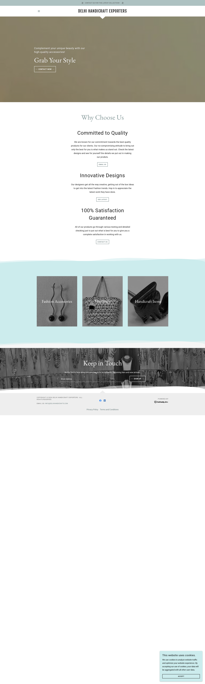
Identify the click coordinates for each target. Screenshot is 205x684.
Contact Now (45, 69)
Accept (181, 676)
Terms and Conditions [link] (109, 409)
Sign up (137, 379)
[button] (39, 11)
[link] (102, 12)
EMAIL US (102, 164)
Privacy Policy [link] (92, 409)
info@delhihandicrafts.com (56, 403)
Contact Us (102, 242)
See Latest (102, 199)
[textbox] (93, 379)
